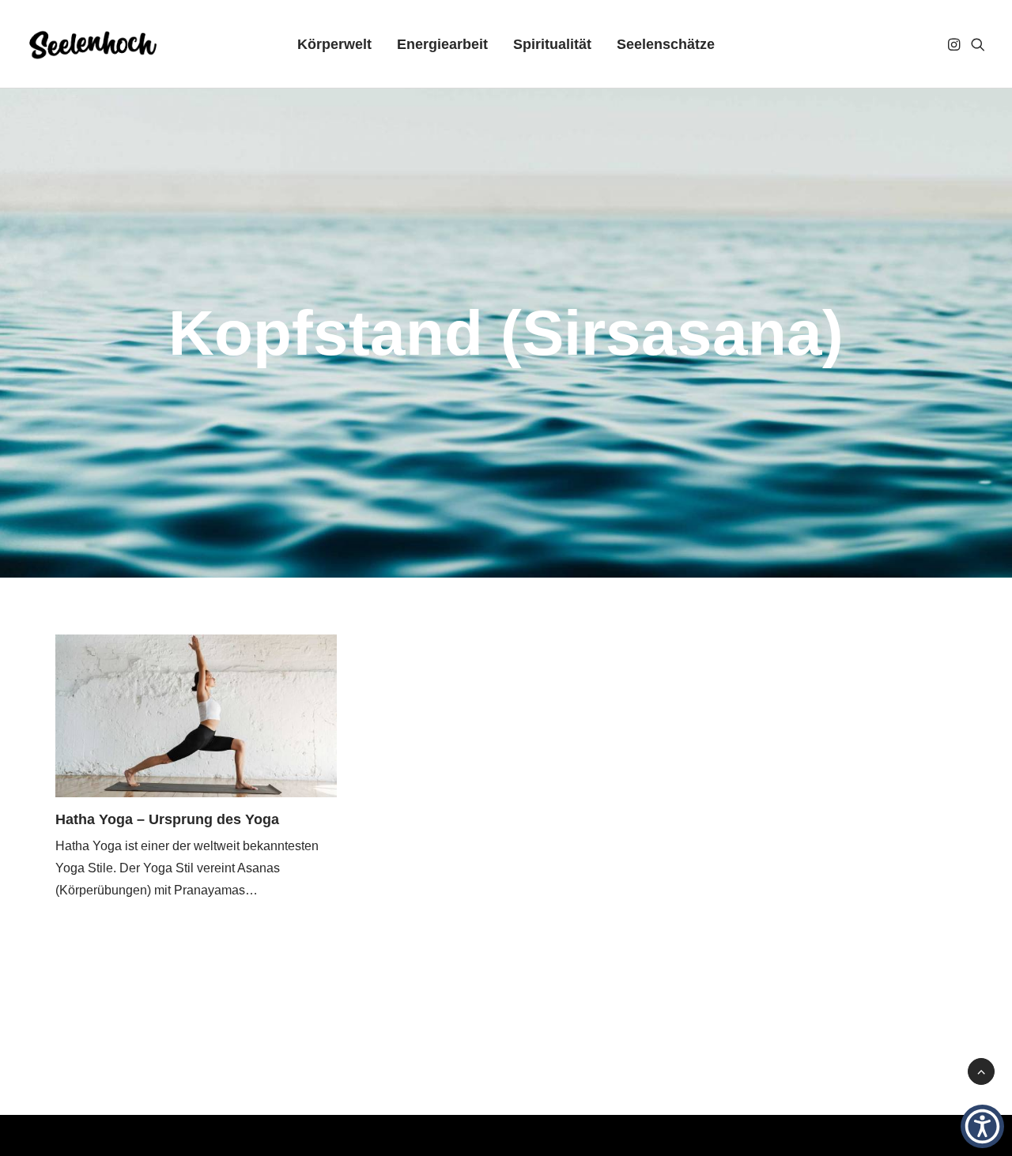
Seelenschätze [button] (666, 44)
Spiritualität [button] (552, 44)
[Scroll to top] (981, 1070)
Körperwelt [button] (334, 44)
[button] (955, 44)
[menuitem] (334, 44)
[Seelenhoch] (93, 44)
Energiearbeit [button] (442, 44)
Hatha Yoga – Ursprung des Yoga (167, 819)
